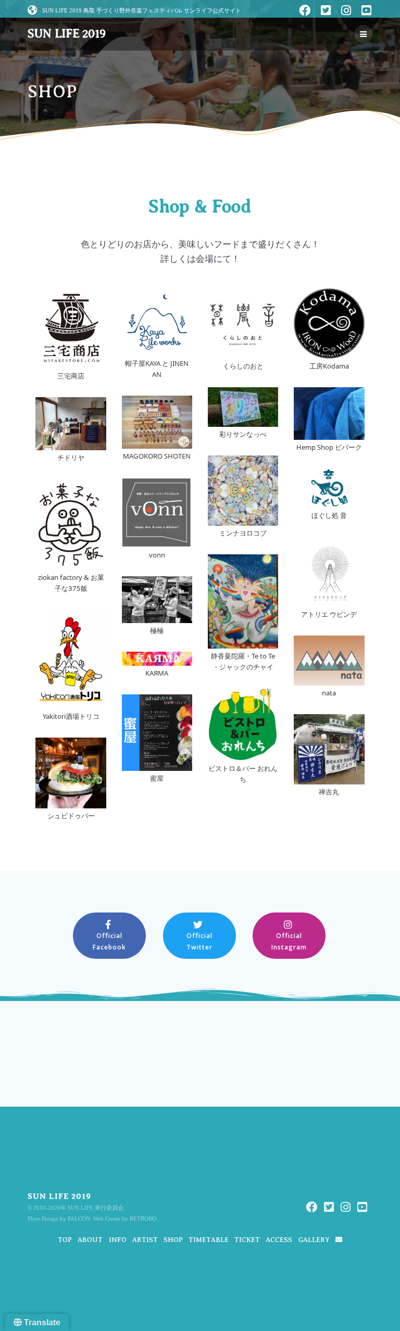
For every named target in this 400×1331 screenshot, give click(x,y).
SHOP (173, 1240)
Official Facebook (109, 941)
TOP (65, 1240)
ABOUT (90, 1240)
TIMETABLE (209, 1240)
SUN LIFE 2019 (66, 34)
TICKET (247, 1240)
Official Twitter (199, 941)
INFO (118, 1240)
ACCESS (279, 1240)
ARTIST (145, 1240)
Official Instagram (289, 941)
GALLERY (314, 1240)
